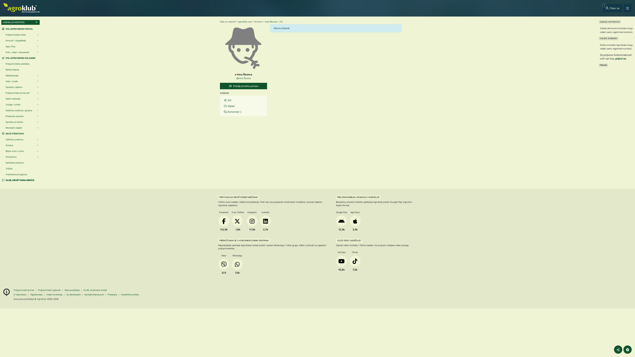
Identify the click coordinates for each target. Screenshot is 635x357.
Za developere (73, 294)
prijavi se (620, 58)
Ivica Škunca (271, 21)
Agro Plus (10, 46)
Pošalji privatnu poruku (245, 86)
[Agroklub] (21, 7)
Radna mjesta (12, 69)
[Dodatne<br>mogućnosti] (627, 349)
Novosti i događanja (16, 40)
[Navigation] (627, 8)
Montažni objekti (14, 128)
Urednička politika (130, 294)
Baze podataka (14, 133)
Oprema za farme (14, 122)
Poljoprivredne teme (16, 35)
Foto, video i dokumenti (17, 52)
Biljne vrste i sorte (15, 151)
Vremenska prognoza (16, 174)
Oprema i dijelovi (14, 87)
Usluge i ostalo (13, 104)
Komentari (234, 111)
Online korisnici (608, 38)
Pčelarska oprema (14, 116)
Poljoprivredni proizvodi (17, 93)
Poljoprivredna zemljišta (17, 64)
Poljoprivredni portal (19, 29)
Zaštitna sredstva (14, 139)
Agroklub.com (245, 21)
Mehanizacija (12, 75)
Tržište (9, 168)
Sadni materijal (13, 99)
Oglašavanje (36, 294)
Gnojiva (9, 145)
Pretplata (112, 294)
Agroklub (41, 299)
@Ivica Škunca (243, 78)
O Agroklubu (20, 294)
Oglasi (231, 106)
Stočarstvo (11, 157)
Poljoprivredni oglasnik (20, 58)
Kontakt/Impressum (94, 294)
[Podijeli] (618, 349)
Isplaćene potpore (15, 162)
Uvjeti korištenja (54, 294)
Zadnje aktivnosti (610, 21)
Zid (229, 100)
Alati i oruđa (12, 81)
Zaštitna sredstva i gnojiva (19, 110)
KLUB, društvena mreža (95, 290)
